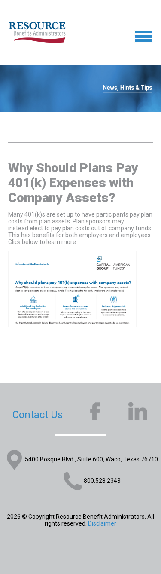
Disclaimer (102, 523)
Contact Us (37, 415)
